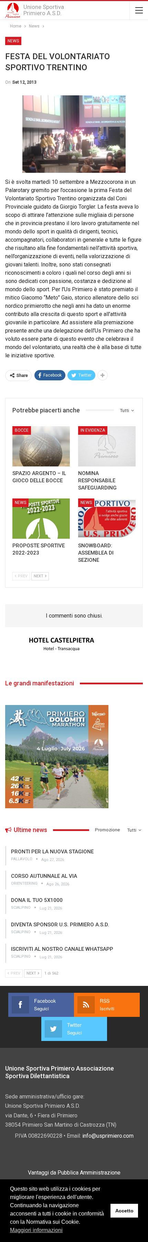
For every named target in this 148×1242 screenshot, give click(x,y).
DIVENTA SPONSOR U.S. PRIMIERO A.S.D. (60, 925)
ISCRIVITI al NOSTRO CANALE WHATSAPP (62, 949)
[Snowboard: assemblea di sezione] (107, 518)
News (13, 41)
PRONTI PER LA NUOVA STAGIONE (52, 852)
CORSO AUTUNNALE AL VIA (44, 876)
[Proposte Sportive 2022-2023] (41, 518)
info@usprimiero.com (108, 1136)
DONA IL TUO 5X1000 (37, 900)
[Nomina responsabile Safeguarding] (107, 446)
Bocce (22, 430)
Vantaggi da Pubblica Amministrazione (74, 1172)
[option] (74, 644)
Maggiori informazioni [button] (36, 1230)
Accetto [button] (124, 1210)
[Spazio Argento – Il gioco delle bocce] (41, 446)
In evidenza (93, 430)
